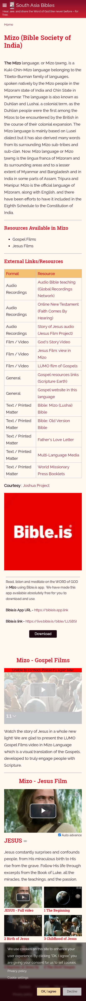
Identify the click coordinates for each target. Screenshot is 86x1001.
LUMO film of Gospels (57, 366)
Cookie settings (18, 977)
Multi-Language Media (58, 455)
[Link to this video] (25, 841)
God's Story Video (54, 342)
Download (43, 634)
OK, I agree (48, 991)
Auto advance (71, 835)
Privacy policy (17, 971)
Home (8, 24)
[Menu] (7, 5)
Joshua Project (36, 485)
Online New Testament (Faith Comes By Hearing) (58, 311)
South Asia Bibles (35, 5)
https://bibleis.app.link (51, 610)
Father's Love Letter (56, 439)
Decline (72, 991)
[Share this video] (76, 794)
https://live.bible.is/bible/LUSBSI (51, 621)
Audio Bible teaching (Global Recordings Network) (57, 289)
